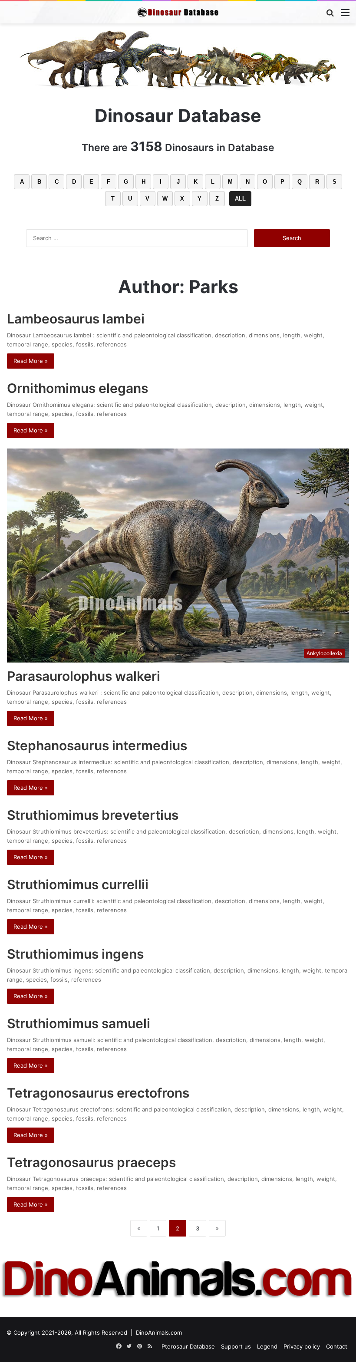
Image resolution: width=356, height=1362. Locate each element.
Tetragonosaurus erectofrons (98, 1093)
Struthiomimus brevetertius (92, 815)
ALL (240, 198)
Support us (236, 1346)
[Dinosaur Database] (178, 12)
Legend (267, 1346)
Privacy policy (301, 1346)
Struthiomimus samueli (78, 1023)
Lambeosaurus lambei (77, 318)
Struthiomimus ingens (75, 954)
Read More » (30, 360)
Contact (336, 1346)
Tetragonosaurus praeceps (91, 1162)
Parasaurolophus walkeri (83, 676)
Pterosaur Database (188, 1346)
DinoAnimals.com (159, 1332)
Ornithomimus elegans (77, 388)
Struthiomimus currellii (77, 884)
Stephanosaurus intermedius (97, 745)
